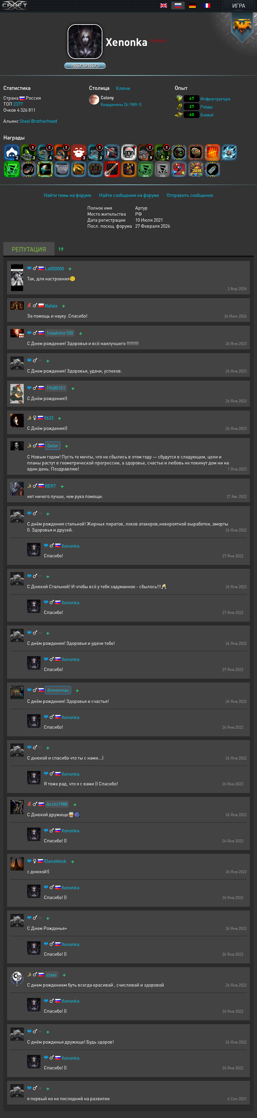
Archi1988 (57, 804)
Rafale (51, 306)
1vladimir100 (60, 333)
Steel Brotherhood (38, 121)
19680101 (56, 388)
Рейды (206, 106)
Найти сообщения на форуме (129, 195)
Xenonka (70, 546)
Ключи (123, 88)
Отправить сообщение (190, 195)
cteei (52, 974)
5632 (49, 418)
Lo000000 (54, 268)
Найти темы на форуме (67, 195)
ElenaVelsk (55, 861)
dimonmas (58, 690)
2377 (18, 104)
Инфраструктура (215, 98)
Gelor (52, 445)
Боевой (206, 114)
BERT (50, 486)
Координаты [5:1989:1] (121, 104)
